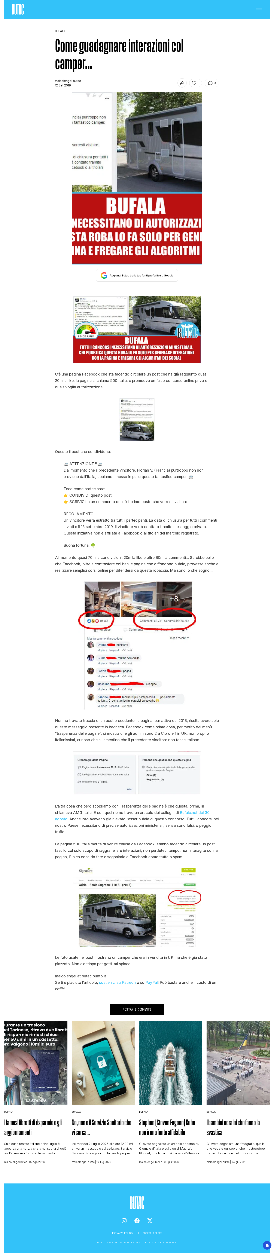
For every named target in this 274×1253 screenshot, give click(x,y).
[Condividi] (182, 83)
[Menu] (258, 9)
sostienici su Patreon (117, 982)
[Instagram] (124, 1220)
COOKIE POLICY (152, 1233)
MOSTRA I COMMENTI (137, 1009)
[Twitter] (150, 1220)
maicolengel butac (68, 81)
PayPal (151, 982)
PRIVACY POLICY (123, 1233)
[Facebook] (137, 1220)
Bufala (8, 1111)
